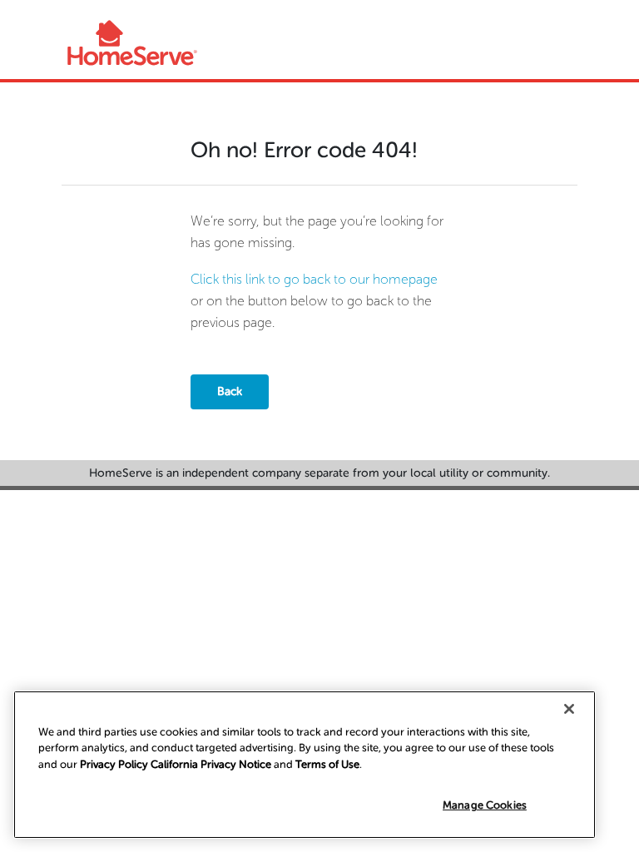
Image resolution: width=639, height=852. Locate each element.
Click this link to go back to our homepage (314, 279)
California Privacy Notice (211, 764)
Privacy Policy (114, 764)
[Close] (569, 709)
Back (229, 391)
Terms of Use (327, 764)
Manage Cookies (485, 805)
